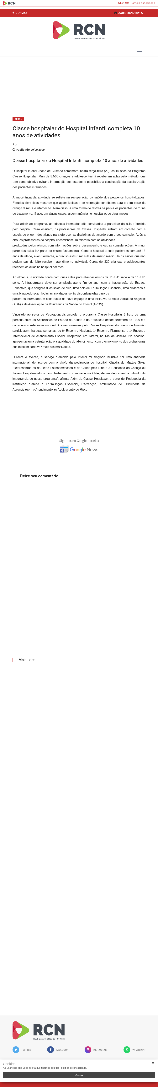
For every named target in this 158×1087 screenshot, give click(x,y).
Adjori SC (123, 3)
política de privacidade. (74, 1067)
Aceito (79, 1075)
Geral (18, 119)
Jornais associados (143, 3)
